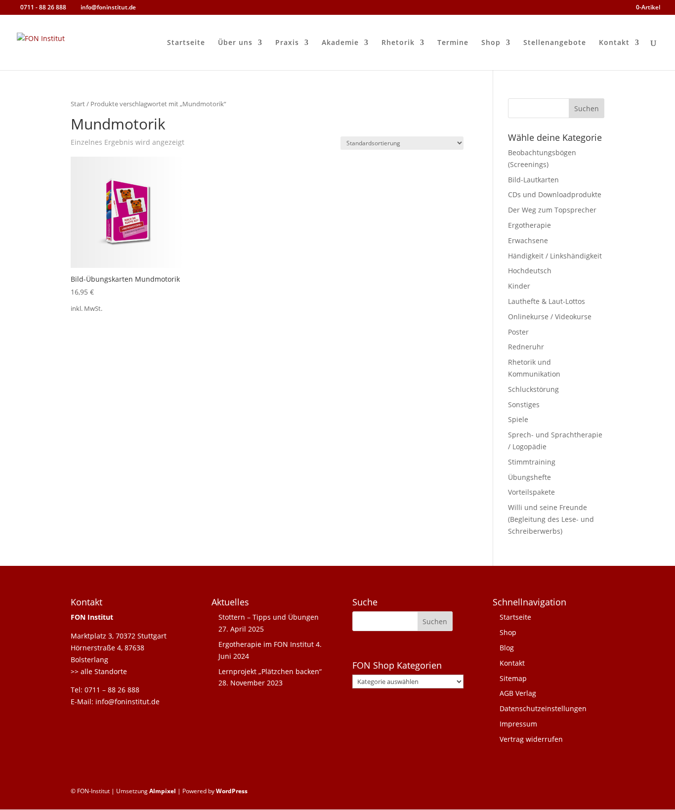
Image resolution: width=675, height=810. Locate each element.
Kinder (519, 286)
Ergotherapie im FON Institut (266, 644)
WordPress (232, 791)
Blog (507, 647)
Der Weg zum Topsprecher (552, 209)
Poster (518, 332)
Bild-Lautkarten (533, 179)
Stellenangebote (554, 43)
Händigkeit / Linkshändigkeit (555, 255)
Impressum (518, 723)
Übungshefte (529, 477)
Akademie (340, 43)
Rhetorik (398, 43)
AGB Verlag (518, 693)
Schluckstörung (533, 389)
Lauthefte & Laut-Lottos (546, 301)
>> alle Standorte (99, 671)
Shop (491, 43)
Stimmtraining (531, 462)
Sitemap (513, 678)
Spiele (518, 419)
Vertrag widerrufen (531, 739)
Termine (452, 43)
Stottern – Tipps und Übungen (268, 617)
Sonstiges (524, 404)
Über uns (235, 43)
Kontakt (614, 43)
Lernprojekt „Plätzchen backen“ (270, 671)
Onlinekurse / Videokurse (549, 316)
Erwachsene (528, 240)
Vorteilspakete (531, 492)
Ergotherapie (529, 225)
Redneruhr (526, 346)
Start (78, 103)
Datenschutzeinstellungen (543, 708)
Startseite (186, 43)
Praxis (287, 43)
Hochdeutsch (529, 270)
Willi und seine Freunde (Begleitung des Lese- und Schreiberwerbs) (551, 519)
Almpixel (162, 791)
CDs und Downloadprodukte (554, 194)
